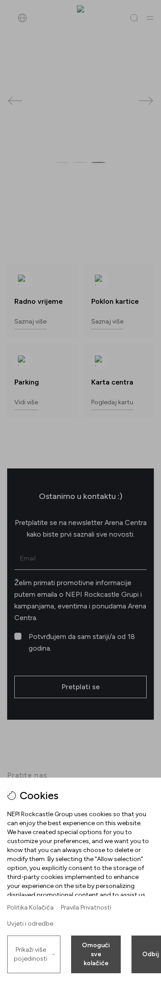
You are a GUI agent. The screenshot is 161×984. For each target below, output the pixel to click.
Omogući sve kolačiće (96, 954)
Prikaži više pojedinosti (30, 954)
